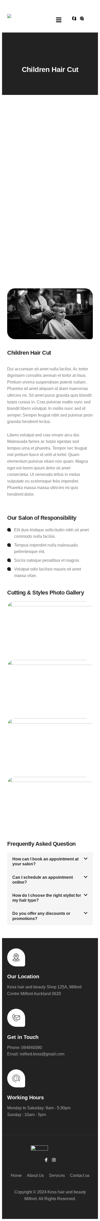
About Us (35, 1175)
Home (16, 1175)
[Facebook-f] (74, 18)
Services (57, 1175)
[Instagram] (82, 18)
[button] (59, 20)
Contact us (79, 1175)
